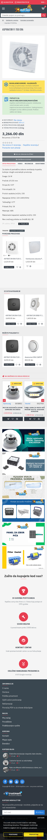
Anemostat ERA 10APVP (33, 357)
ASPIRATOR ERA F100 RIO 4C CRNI (14, 315)
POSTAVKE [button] (13, 834)
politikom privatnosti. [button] (29, 828)
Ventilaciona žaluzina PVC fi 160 (35, 259)
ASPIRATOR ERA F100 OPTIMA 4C (13, 259)
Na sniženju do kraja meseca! (17, 376)
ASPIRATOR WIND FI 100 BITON (35, 315)
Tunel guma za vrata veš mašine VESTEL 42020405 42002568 (34, 409)
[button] (4, 400)
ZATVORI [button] (40, 818)
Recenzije (29, 164)
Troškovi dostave (24, 159)
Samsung (7, 403)
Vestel (27, 403)
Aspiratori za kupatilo (27, 20)
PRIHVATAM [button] (33, 834)
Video (20, 164)
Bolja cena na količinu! (24, 154)
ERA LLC (21, 123)
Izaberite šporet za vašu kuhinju (20, 761)
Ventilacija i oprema (12, 20)
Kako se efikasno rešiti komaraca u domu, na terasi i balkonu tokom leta (26, 767)
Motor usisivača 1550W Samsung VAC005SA (12, 409)
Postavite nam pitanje (11, 148)
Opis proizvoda (9, 164)
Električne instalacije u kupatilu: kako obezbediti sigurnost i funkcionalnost (26, 754)
